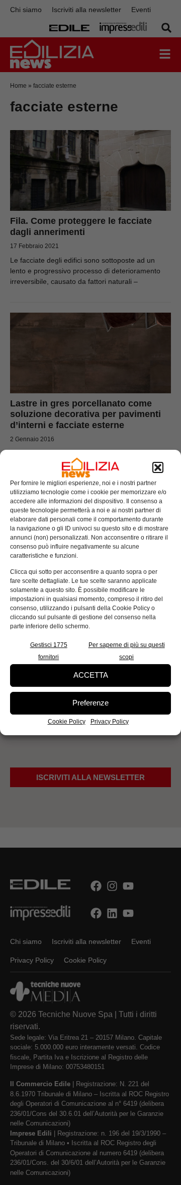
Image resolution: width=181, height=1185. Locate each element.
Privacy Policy (109, 721)
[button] (158, 467)
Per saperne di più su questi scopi (126, 651)
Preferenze (90, 702)
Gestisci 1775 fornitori (48, 651)
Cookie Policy (66, 721)
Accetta (90, 675)
